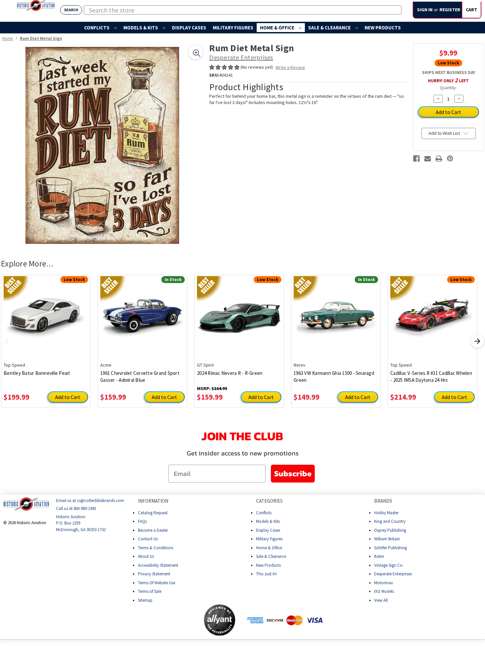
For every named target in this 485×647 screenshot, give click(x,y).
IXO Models (384, 591)
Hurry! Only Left (448, 80)
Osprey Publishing (390, 530)
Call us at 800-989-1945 (76, 508)
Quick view (46, 313)
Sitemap (145, 600)
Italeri (379, 556)
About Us (146, 556)
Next (477, 341)
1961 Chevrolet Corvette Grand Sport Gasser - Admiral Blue (139, 376)
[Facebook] (416, 158)
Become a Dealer (153, 530)
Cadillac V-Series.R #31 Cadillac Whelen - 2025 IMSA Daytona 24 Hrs (431, 376)
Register (449, 10)
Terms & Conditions (155, 547)
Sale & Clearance (330, 27)
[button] (177, 620)
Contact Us (148, 539)
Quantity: (448, 87)
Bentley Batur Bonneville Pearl (37, 373)
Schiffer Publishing (390, 547)
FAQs (142, 521)
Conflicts (97, 27)
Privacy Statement (154, 574)
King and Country (389, 521)
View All (381, 600)
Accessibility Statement (158, 565)
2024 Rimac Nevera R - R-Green (229, 373)
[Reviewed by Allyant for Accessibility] (219, 620)
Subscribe (292, 473)
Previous (7, 341)
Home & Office (277, 27)
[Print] (439, 158)
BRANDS (383, 501)
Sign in (425, 10)
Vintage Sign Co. (389, 565)
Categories (269, 501)
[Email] (427, 158)
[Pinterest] (450, 158)
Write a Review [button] (290, 67)
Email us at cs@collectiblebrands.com (90, 500)
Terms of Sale (149, 591)
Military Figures (233, 27)
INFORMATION (153, 501)
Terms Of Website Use (156, 582)
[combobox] (243, 10)
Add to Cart (68, 397)
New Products (383, 27)
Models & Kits (141, 27)
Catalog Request (153, 512)
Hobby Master (386, 512)
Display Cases (189, 27)
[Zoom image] (195, 52)
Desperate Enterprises (393, 574)
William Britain (387, 539)
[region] (103, 145)
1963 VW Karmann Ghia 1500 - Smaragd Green (334, 376)
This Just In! (266, 574)
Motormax (383, 582)
